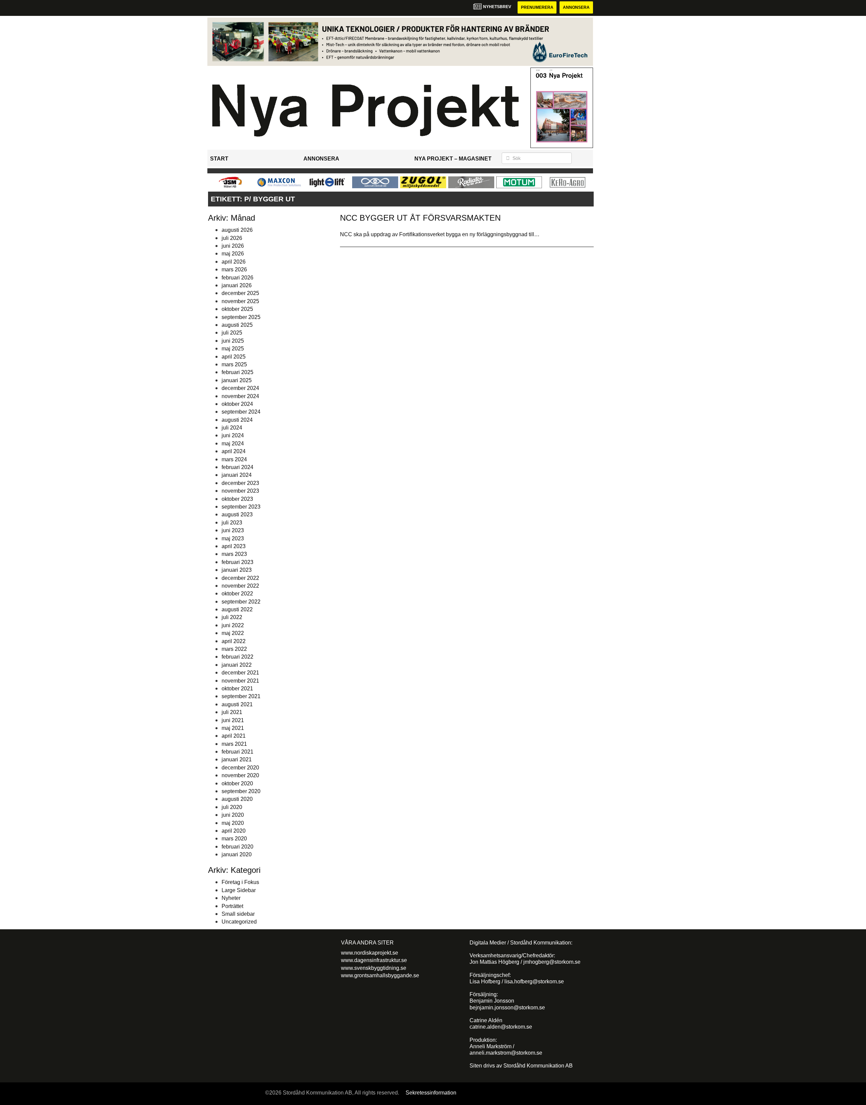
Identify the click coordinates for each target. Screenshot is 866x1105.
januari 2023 (237, 570)
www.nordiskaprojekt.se (369, 953)
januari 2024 (237, 475)
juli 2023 (232, 522)
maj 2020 (233, 823)
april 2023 (234, 546)
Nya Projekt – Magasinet (453, 159)
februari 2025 (237, 372)
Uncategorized (239, 922)
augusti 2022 (237, 609)
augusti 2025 (237, 325)
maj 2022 (233, 633)
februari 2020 (237, 847)
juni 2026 (233, 246)
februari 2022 (237, 657)
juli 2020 (232, 807)
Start (219, 159)
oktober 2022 (237, 593)
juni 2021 (233, 720)
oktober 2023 (237, 499)
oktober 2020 (237, 783)
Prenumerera (537, 7)
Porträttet (232, 906)
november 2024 (240, 396)
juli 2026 (232, 238)
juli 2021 (232, 712)
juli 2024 (232, 428)
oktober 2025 (237, 309)
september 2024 (241, 412)
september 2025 (241, 317)
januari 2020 (237, 854)
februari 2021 (237, 752)
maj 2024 (233, 443)
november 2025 (240, 301)
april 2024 (234, 451)
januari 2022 (237, 665)
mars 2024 (234, 459)
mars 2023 (234, 554)
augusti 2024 (237, 420)
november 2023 (240, 491)
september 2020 (241, 791)
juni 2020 (233, 815)
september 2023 (241, 507)
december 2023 (240, 483)
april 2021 (234, 736)
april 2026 (234, 262)
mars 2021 (234, 744)
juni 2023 (233, 530)
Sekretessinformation (431, 1093)
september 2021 (241, 696)
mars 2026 (234, 269)
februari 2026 (237, 277)
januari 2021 (237, 759)
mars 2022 (234, 649)
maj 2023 (233, 538)
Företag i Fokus (240, 882)
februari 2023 (237, 562)
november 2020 (240, 775)
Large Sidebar (239, 890)
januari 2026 (237, 285)
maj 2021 (233, 728)
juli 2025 (232, 333)
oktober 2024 (237, 404)
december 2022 (240, 578)
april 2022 (234, 641)
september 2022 (241, 602)
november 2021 (240, 681)
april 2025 (234, 357)
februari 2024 (237, 467)
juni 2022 (233, 625)
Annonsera (576, 7)
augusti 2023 (237, 514)
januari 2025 (237, 380)
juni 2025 (233, 341)
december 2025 (240, 293)
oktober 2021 (237, 688)
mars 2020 (234, 838)
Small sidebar (238, 914)
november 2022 (240, 586)
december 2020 (240, 767)
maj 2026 (233, 253)
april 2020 (234, 831)
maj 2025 (233, 348)
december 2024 (240, 388)
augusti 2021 (237, 704)
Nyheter (231, 898)
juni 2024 (233, 435)
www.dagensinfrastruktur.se (374, 960)
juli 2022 (232, 617)
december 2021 (240, 673)
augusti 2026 (237, 230)
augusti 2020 (237, 799)
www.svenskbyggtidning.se (373, 968)
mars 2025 (234, 364)
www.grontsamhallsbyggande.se (380, 975)
